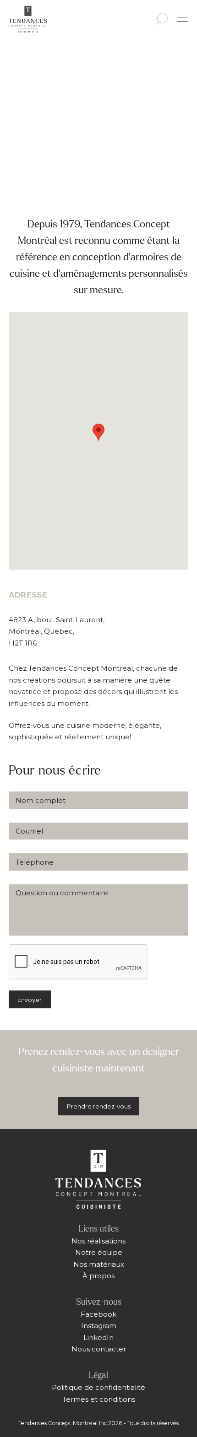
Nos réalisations (98, 1241)
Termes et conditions (98, 1399)
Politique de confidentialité (98, 1387)
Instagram (98, 1325)
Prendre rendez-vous (99, 1106)
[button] (98, 432)
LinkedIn (98, 1337)
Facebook (98, 1314)
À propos (98, 1275)
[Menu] (182, 19)
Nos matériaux (98, 1264)
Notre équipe (98, 1252)
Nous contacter (98, 1349)
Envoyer (29, 999)
